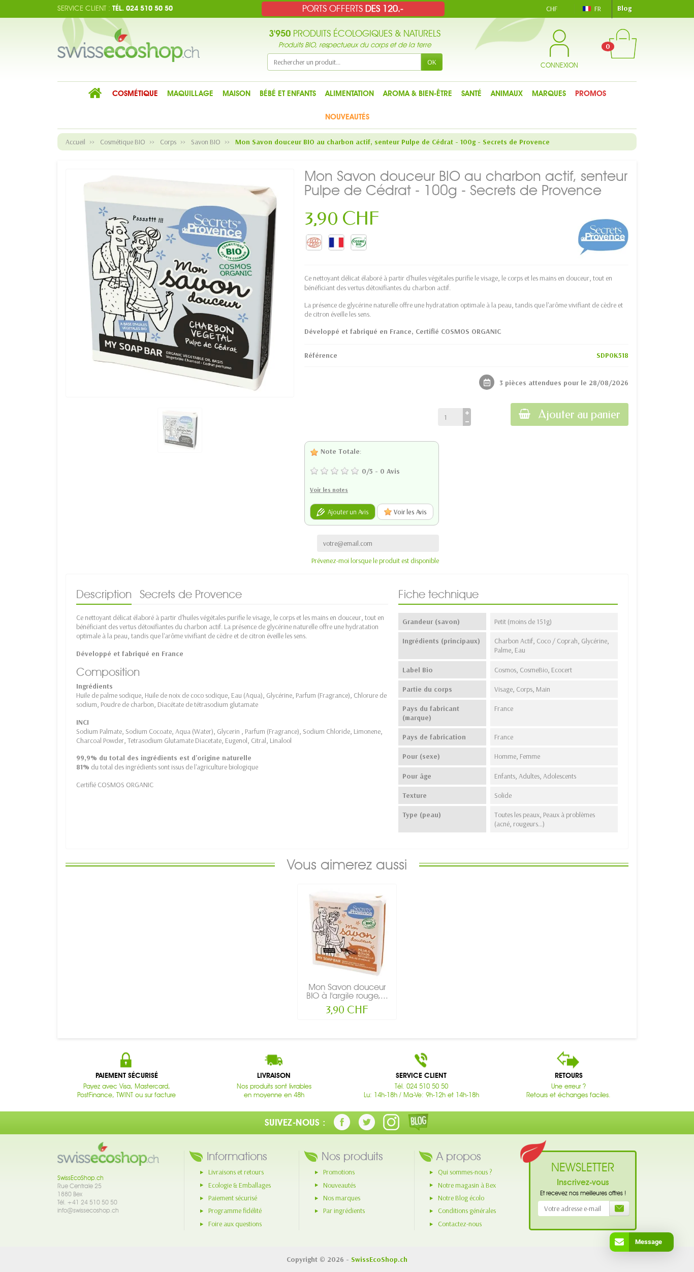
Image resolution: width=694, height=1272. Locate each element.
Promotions (339, 1171)
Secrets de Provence (191, 594)
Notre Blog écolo (461, 1197)
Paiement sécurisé (232, 1197)
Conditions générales (467, 1210)
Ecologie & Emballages (239, 1185)
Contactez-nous (460, 1223)
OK (431, 62)
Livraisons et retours (236, 1171)
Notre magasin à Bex (467, 1185)
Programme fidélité (235, 1210)
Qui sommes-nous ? (465, 1171)
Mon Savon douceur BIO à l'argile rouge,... (347, 991)
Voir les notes (329, 489)
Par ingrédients (344, 1210)
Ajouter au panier (579, 414)
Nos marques (341, 1197)
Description (104, 594)
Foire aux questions (235, 1223)
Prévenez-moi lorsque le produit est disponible (375, 560)
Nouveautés (339, 1185)
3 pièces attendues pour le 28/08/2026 (563, 382)
